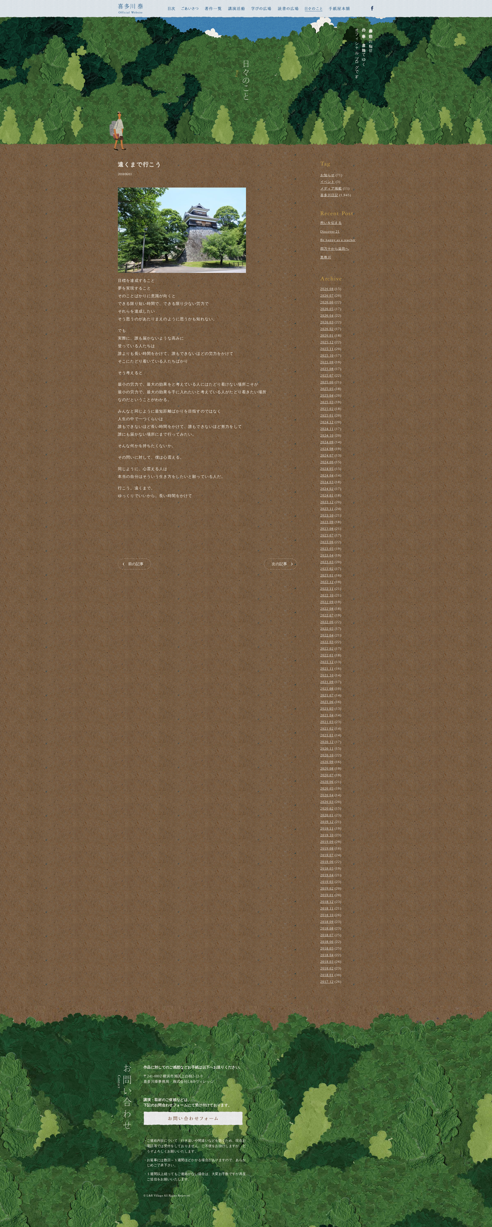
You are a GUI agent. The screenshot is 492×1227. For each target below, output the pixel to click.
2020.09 (327, 762)
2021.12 (327, 662)
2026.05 (327, 309)
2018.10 (327, 915)
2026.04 (327, 315)
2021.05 (327, 708)
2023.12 (327, 502)
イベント (327, 182)
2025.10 (327, 355)
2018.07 (327, 935)
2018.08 (327, 928)
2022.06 (327, 622)
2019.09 (327, 842)
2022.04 (327, 635)
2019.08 (327, 848)
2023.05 (327, 549)
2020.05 (327, 788)
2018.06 (327, 942)
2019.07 (327, 855)
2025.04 (327, 395)
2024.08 (327, 449)
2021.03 (327, 722)
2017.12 (327, 982)
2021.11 (327, 669)
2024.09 (327, 442)
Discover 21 (330, 231)
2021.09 (327, 682)
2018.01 (327, 975)
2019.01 (327, 895)
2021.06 (327, 702)
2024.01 (327, 495)
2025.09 (327, 362)
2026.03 (327, 322)
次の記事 (279, 564)
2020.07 (327, 775)
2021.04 (327, 715)
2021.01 (327, 735)
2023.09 (327, 522)
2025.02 (327, 409)
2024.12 (327, 422)
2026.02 (327, 329)
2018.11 (327, 908)
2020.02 (327, 808)
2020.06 (327, 782)
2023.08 (327, 529)
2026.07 (327, 295)
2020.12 (327, 742)
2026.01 (327, 335)
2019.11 (327, 828)
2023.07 (327, 535)
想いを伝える (331, 223)
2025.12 (327, 342)
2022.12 (327, 582)
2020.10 (327, 755)
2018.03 (327, 962)
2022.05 (327, 629)
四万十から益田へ (334, 249)
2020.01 (327, 815)
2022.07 (327, 615)
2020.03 (327, 802)
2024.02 (327, 489)
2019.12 (327, 822)
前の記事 (136, 564)
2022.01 (327, 655)
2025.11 (327, 349)
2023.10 (327, 515)
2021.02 (327, 728)
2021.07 (327, 695)
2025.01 (327, 415)
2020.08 (327, 768)
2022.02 (327, 649)
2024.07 (327, 455)
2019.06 (327, 862)
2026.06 (327, 302)
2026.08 (327, 289)
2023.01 (327, 575)
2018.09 (327, 922)
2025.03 (327, 402)
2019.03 (327, 882)
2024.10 (327, 435)
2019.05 (327, 868)
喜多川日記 (329, 195)
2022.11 (327, 589)
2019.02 (327, 888)
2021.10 (327, 675)
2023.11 (327, 509)
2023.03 (327, 562)
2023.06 (327, 542)
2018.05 (327, 948)
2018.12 (327, 902)
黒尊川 (325, 257)
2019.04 (327, 875)
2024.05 (327, 469)
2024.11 (327, 429)
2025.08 (327, 369)
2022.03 (327, 642)
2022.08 (327, 609)
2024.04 (327, 475)
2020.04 (327, 795)
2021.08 (327, 688)
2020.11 (327, 748)
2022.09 (327, 602)
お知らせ (327, 175)
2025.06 (327, 382)
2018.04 (327, 955)
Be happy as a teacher (337, 240)
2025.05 (327, 389)
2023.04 (327, 555)
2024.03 (327, 482)
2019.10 (327, 835)
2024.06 (327, 462)
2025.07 (327, 375)
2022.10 (327, 595)
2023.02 (327, 569)
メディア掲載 (331, 188)
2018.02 (327, 968)
